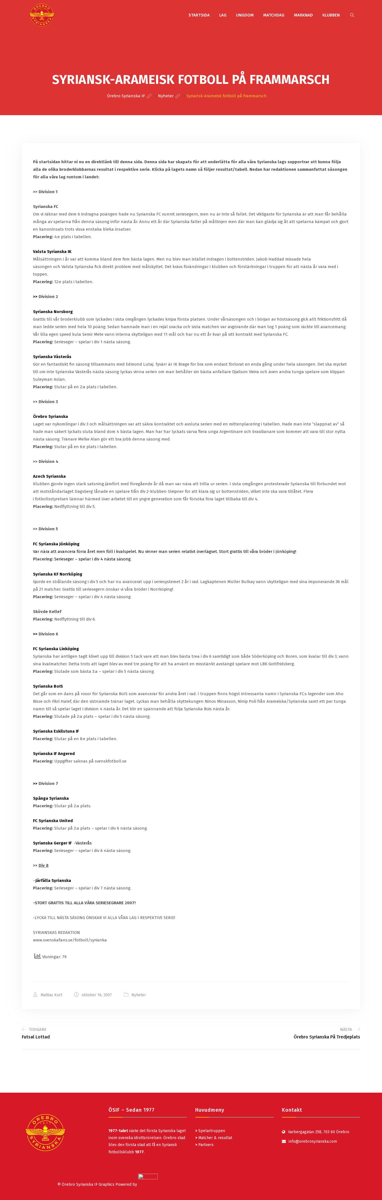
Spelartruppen (211, 1130)
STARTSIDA (199, 15)
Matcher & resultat (213, 1137)
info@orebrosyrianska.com (313, 1141)
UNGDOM (245, 15)
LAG (223, 15)
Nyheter (138, 995)
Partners (204, 1144)
